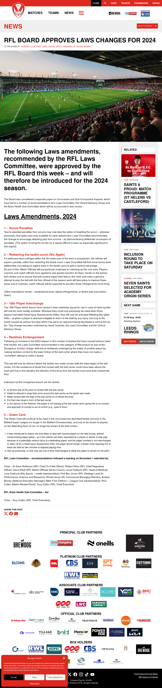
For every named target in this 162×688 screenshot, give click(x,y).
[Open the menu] (81, 13)
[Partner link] (22, 543)
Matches (35, 13)
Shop (114, 3)
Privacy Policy (34, 683)
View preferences (55, 677)
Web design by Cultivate (148, 677)
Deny (34, 677)
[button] (64, 658)
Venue (156, 3)
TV (105, 3)
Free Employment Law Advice (146, 674)
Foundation (141, 3)
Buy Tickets (130, 341)
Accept (14, 677)
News (69, 13)
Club (96, 3)
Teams (53, 13)
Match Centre (147, 341)
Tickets (125, 3)
